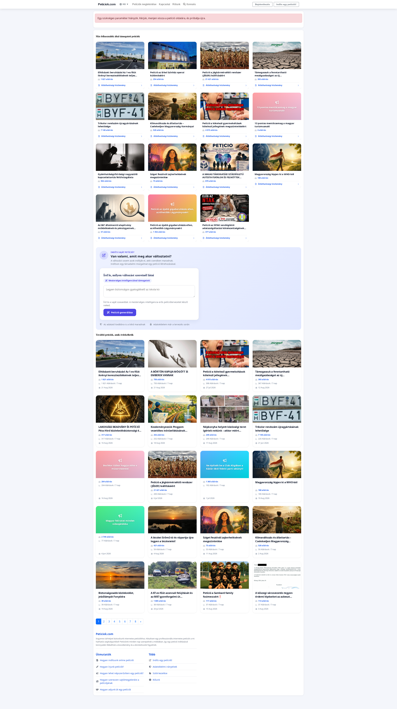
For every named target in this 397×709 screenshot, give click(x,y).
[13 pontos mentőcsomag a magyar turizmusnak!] (277, 116)
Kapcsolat (164, 4)
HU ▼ (126, 4)
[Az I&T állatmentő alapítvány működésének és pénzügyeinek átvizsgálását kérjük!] (120, 218)
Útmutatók (103, 654)
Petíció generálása (122, 312)
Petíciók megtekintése (144, 4)
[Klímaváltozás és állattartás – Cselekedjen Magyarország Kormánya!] (172, 116)
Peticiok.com (107, 4)
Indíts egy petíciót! (286, 4)
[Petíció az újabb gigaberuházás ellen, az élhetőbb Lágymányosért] (172, 218)
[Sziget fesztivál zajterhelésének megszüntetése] (172, 167)
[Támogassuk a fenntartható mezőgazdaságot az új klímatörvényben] (277, 65)
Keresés (191, 4)
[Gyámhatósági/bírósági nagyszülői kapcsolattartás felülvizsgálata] (120, 167)
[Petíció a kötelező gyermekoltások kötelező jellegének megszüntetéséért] (224, 116)
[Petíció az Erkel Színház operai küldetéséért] (172, 65)
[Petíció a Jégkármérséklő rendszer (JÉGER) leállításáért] (224, 65)
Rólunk (176, 4)
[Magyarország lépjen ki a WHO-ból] (277, 166)
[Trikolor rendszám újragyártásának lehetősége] (120, 116)
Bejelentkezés (262, 4)
